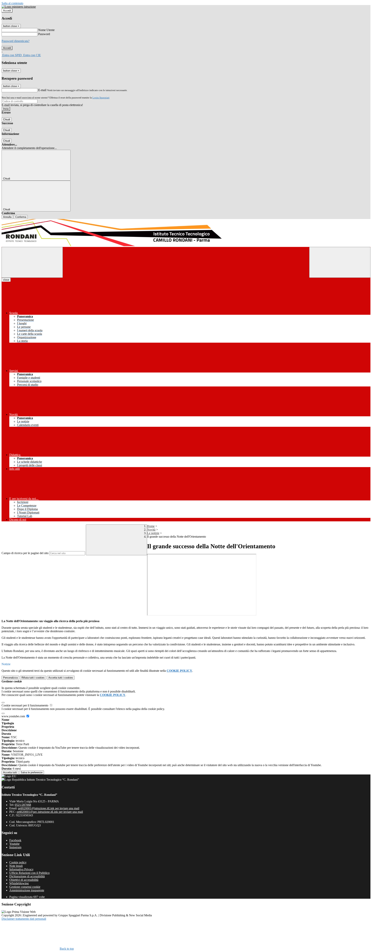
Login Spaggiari (100, 97)
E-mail (42, 90)
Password (44, 34)
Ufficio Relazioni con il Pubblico (29, 872)
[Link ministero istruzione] (19, 6)
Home (151, 526)
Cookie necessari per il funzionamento (25, 705)
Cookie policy (18, 862)
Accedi (7, 10)
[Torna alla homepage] (186, 233)
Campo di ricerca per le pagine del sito (25, 553)
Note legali (16, 865)
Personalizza (10, 677)
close (6, 279)
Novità (151, 529)
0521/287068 (23, 804)
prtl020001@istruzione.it (48, 808)
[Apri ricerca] (339, 262)
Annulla (7, 217)
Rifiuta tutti (33, 677)
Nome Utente (46, 30)
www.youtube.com (14, 716)
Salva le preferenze (31, 772)
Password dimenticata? (15, 41)
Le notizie (153, 533)
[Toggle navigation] (32, 262)
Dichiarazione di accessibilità (27, 876)
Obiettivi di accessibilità (23, 879)
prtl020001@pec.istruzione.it (50, 811)
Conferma (20, 217)
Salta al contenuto (12, 3)
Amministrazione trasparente (26, 890)
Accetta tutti (60, 677)
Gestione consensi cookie (24, 886)
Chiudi (6, 119)
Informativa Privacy (21, 869)
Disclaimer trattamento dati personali (24, 918)
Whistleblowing (19, 883)
